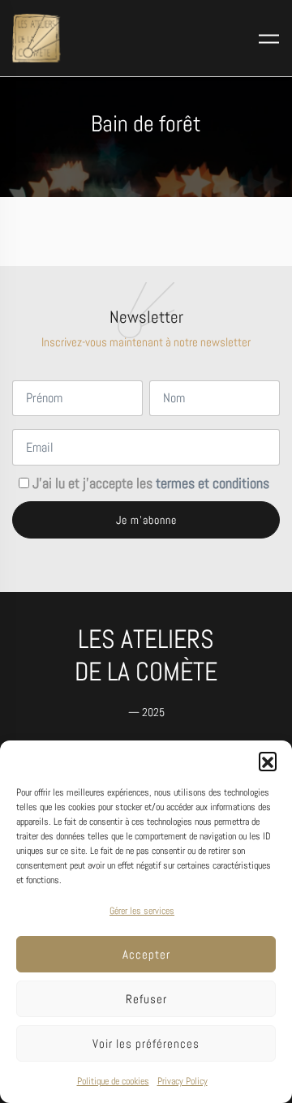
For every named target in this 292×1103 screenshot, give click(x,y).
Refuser (146, 998)
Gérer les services (142, 910)
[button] (268, 761)
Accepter (146, 954)
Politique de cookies (113, 1081)
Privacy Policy (182, 1081)
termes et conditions (212, 483)
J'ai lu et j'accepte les (150, 483)
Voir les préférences (146, 1043)
